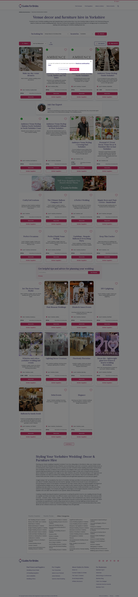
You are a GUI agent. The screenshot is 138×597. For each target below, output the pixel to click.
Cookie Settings (63, 69)
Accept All (74, 69)
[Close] (90, 61)
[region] (69, 66)
